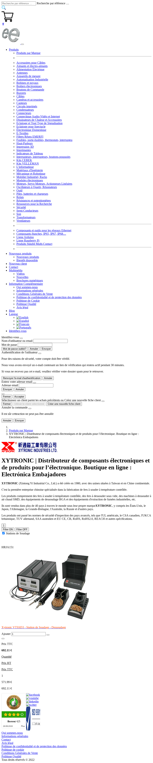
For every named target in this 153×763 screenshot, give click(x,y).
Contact (13, 267)
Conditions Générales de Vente (34, 293)
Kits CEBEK (24, 160)
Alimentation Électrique (30, 69)
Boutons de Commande (30, 89)
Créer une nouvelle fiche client (64, 404)
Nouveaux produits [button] (20, 253)
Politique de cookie (12, 749)
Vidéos (20, 273)
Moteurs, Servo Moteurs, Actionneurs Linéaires (44, 183)
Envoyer (46, 348)
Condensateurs (25, 109)
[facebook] (33, 694)
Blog (12, 310)
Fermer (7, 396)
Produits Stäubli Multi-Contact (34, 243)
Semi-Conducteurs (27, 210)
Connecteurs (23, 113)
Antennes (22, 72)
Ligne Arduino (25, 237)
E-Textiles (22, 133)
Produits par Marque (28, 53)
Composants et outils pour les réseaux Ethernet (43, 230)
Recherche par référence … (53, 3)
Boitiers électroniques (29, 86)
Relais (20, 197)
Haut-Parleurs (24, 143)
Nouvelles (22, 277)
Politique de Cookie (28, 300)
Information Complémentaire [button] (26, 283)
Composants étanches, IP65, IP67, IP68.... (41, 233)
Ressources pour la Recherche (34, 203)
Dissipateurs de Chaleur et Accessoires (39, 119)
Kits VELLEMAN (27, 163)
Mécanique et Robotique (30, 173)
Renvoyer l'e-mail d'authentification (21, 378)
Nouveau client (18, 263)
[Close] (21, 338)
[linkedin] (32, 701)
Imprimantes (23, 150)
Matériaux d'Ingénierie (29, 170)
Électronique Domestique (31, 129)
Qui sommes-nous (27, 287)
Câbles (20, 96)
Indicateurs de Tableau (29, 153)
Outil (19, 190)
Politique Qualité (26, 304)
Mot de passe (9, 344)
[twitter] (31, 704)
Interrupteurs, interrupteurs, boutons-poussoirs (43, 156)
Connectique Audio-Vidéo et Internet (38, 116)
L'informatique (25, 166)
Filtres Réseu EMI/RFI (29, 136)
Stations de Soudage (18, 533)
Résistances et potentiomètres (33, 200)
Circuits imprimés (26, 106)
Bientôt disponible (27, 260)
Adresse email (9, 385)
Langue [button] (13, 314)
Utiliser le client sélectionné (29, 404)
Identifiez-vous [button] (17, 330)
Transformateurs (25, 217)
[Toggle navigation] (22, 44)
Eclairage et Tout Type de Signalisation (39, 123)
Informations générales (29, 290)
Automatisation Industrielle (32, 79)
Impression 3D (25, 146)
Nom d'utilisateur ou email (16, 340)
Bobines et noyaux (27, 82)
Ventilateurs (23, 220)
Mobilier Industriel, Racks (31, 177)
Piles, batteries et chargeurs (32, 193)
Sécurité (21, 207)
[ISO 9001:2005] (33, 729)
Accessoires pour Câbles (30, 62)
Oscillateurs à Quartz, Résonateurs (36, 187)
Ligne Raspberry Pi (27, 240)
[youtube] (32, 698)
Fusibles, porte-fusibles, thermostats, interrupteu (44, 140)
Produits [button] (14, 49)
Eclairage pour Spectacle (31, 126)
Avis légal (22, 307)
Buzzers (21, 93)
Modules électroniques (29, 180)
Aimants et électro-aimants (32, 66)
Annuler (34, 348)
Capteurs (21, 103)
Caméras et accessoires (29, 99)
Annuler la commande (14, 407)
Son (18, 214)
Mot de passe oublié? (14, 348)
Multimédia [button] (15, 270)
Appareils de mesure (28, 76)
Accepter (19, 396)
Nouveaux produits (27, 257)
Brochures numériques (29, 280)
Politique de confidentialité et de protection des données (49, 297)
